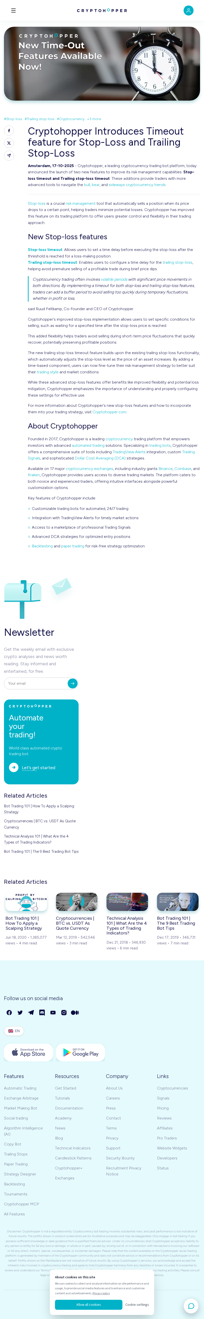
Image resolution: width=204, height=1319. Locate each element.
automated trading (88, 445)
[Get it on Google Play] (80, 1052)
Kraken (34, 474)
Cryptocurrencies (172, 1088)
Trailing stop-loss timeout (52, 262)
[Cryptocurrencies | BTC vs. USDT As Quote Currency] (77, 902)
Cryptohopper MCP (21, 1204)
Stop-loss (37, 203)
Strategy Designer (20, 1174)
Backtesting (42, 546)
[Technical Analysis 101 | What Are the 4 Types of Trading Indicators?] (127, 902)
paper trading (72, 546)
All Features (14, 1214)
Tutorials (62, 1098)
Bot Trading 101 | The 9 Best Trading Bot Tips (41, 851)
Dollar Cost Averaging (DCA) (100, 458)
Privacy (112, 1138)
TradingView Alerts (129, 451)
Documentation (69, 1108)
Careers (113, 1098)
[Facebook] (9, 1012)
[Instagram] (64, 1012)
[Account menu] (189, 10)
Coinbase (182, 468)
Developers (167, 1158)
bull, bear (92, 184)
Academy (63, 1118)
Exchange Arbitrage (21, 1098)
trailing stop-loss (177, 262)
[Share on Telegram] (9, 156)
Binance (165, 468)
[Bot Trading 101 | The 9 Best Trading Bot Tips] (178, 902)
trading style (47, 372)
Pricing (163, 1108)
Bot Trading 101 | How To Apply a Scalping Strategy (39, 809)
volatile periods (114, 279)
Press (111, 1108)
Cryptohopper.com (109, 412)
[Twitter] (20, 1012)
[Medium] (75, 1012)
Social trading (16, 1118)
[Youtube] (53, 1012)
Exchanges (64, 1178)
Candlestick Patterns (73, 1158)
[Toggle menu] (13, 10)
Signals (163, 1098)
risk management (81, 203)
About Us (114, 1088)
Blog (59, 1138)
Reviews (164, 1118)
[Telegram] (31, 1012)
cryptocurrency (119, 439)
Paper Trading (16, 1164)
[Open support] (191, 1306)
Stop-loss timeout (45, 249)
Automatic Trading (20, 1088)
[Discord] (42, 1012)
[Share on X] (9, 143)
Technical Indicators (73, 1148)
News (60, 1128)
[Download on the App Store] (28, 1052)
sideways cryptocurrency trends (137, 184)
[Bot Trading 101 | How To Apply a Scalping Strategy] (26, 902)
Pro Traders (167, 1138)
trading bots (160, 445)
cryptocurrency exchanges (89, 468)
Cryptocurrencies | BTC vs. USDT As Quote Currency (40, 824)
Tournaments (15, 1194)
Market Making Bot (20, 1108)
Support (113, 1148)
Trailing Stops (16, 1154)
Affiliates (165, 1128)
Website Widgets (172, 1148)
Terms (111, 1128)
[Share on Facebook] (9, 131)
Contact (113, 1118)
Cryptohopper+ (68, 1168)
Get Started (65, 1088)
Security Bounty (120, 1158)
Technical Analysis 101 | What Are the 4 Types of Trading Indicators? (36, 839)
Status (163, 1168)
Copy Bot (12, 1144)
